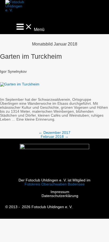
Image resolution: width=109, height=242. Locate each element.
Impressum (60, 192)
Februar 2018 (55, 137)
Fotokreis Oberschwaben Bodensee (55, 184)
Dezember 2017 (54, 133)
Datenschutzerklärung (60, 196)
